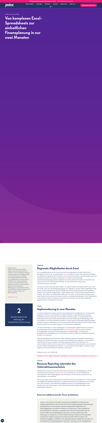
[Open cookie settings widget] (2, 420)
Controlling (67, 274)
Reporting (73, 294)
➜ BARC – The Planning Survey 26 (51, 1)
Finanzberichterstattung (61, 372)
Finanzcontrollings (69, 329)
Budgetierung (41, 335)
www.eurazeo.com (12, 297)
